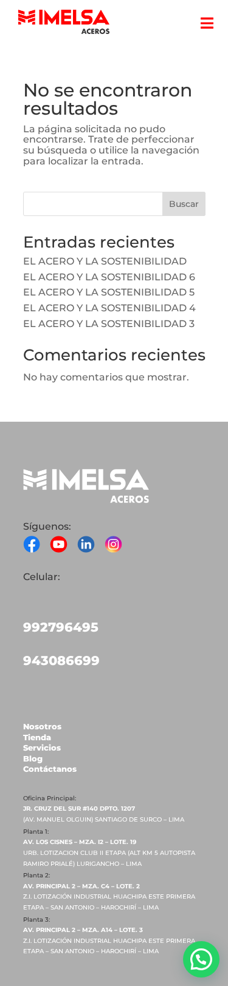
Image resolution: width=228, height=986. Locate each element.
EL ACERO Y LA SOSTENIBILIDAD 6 (109, 277)
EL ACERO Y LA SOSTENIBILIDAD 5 (109, 292)
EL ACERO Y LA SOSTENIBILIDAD (105, 261)
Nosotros (42, 726)
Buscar (184, 203)
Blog (33, 758)
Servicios (42, 747)
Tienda (37, 737)
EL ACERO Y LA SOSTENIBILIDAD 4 (109, 308)
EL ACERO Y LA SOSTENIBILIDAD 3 (109, 323)
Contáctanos (50, 769)
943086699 (61, 660)
